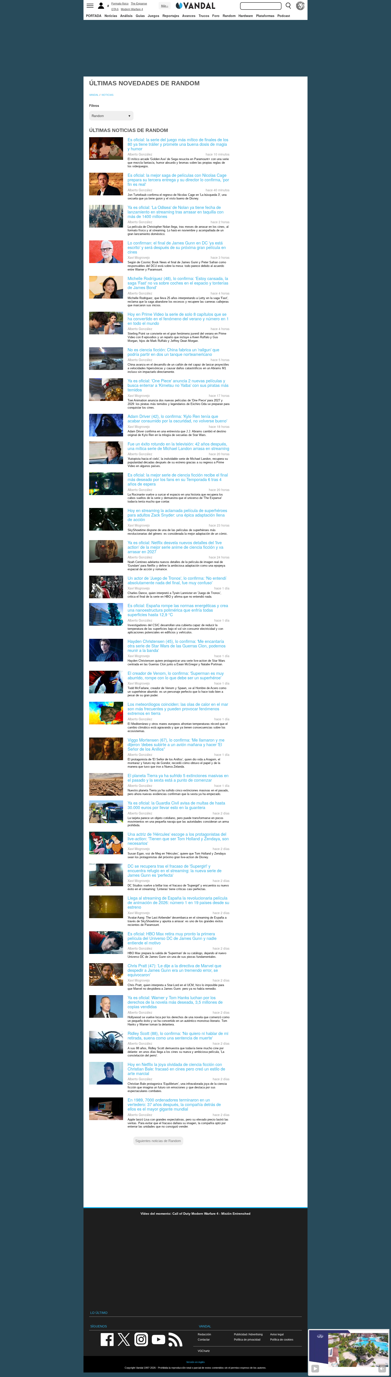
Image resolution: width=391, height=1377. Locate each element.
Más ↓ (164, 5)
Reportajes (170, 15)
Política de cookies (281, 1339)
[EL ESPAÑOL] (300, 5)
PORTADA (93, 15)
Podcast (283, 15)
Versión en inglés (195, 1362)
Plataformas (265, 15)
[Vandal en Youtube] (158, 1339)
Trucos (204, 15)
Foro (215, 15)
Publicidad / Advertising (248, 1334)
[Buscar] (288, 5)
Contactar (204, 1339)
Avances (189, 15)
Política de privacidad (247, 1339)
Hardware (245, 15)
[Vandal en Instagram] (141, 1339)
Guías (140, 15)
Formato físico (120, 3)
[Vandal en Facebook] (107, 1339)
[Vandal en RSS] (175, 1339)
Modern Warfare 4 (132, 9)
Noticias (111, 15)
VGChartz (204, 1350)
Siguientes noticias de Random (158, 1141)
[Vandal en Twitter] (124, 1339)
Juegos (153, 15)
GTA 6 (115, 9)
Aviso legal (277, 1334)
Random (229, 15)
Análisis (126, 15)
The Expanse (139, 3)
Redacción (204, 1334)
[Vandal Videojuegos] (195, 5)
